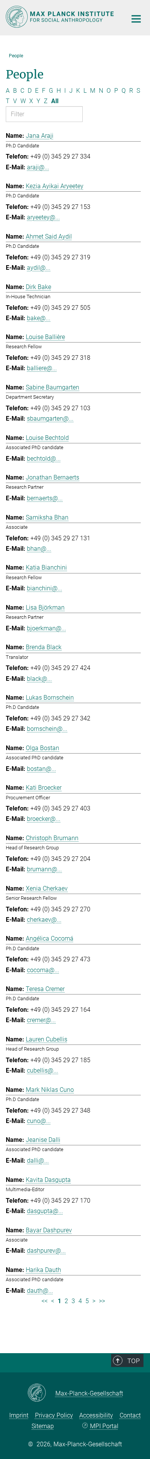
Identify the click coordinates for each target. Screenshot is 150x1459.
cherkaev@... (44, 919)
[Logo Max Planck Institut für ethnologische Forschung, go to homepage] (60, 17)
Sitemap (43, 1426)
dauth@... (40, 1290)
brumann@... (44, 869)
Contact (130, 1415)
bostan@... (41, 768)
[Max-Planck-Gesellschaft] (41, 1393)
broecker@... (43, 818)
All (54, 101)
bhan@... (39, 548)
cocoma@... (43, 970)
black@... (39, 678)
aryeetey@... (43, 217)
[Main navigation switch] (136, 19)
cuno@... (39, 1121)
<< (45, 1301)
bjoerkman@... (46, 628)
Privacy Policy (54, 1415)
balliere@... (42, 368)
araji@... (38, 167)
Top (133, 1361)
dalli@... (38, 1160)
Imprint (18, 1415)
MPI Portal (104, 1426)
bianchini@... (44, 588)
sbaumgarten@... (50, 418)
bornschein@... (47, 728)
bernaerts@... (45, 498)
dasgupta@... (45, 1211)
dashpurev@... (46, 1250)
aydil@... (38, 267)
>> (102, 1301)
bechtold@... (44, 458)
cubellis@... (42, 1070)
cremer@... (41, 1020)
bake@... (38, 318)
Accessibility (96, 1415)
